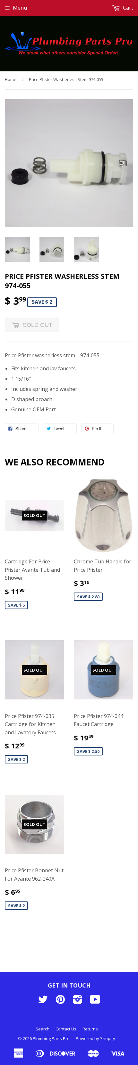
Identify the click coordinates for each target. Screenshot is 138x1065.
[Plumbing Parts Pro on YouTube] (95, 1001)
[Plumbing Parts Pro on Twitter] (43, 1001)
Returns (90, 1029)
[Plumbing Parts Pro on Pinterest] (60, 1001)
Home (10, 79)
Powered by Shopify (95, 1038)
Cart (127, 7)
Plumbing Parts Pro (51, 1038)
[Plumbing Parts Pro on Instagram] (77, 1001)
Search (42, 1029)
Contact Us (66, 1029)
